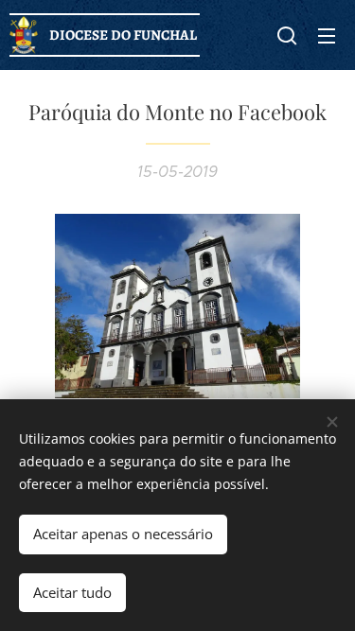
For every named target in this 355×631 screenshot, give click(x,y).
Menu (327, 35)
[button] (287, 35)
